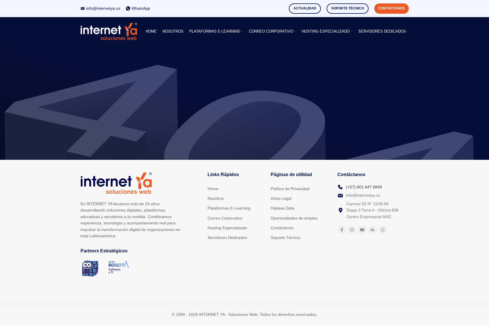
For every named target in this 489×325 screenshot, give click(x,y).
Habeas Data (282, 208)
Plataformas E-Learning (229, 208)
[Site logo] (109, 31)
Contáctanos (391, 8)
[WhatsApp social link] (383, 230)
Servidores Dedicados (227, 237)
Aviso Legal (281, 198)
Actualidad (304, 8)
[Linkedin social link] (372, 230)
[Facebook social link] (341, 230)
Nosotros (216, 198)
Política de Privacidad (290, 188)
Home (213, 188)
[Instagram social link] (352, 230)
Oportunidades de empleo (294, 218)
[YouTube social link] (362, 230)
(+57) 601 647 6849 (364, 187)
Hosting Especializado (227, 228)
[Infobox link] (100, 8)
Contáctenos (282, 228)
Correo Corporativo (225, 218)
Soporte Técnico (347, 8)
